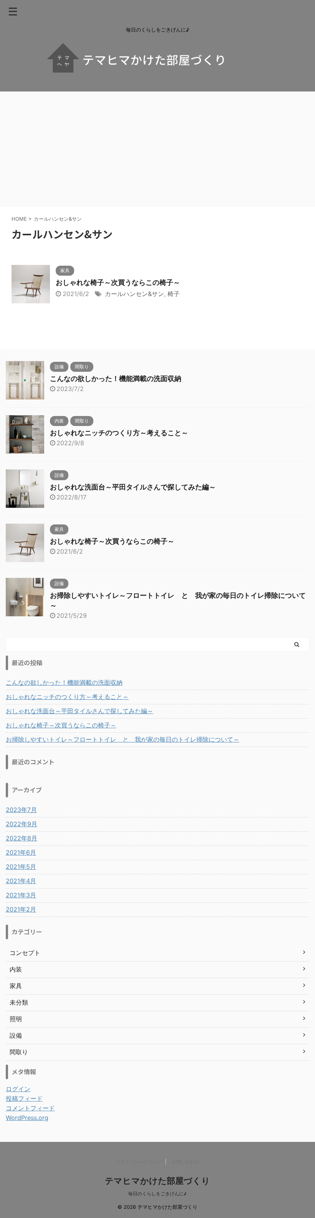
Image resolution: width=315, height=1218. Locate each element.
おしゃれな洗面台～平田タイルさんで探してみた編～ (133, 487)
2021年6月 (21, 852)
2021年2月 (21, 909)
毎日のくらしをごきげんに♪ (157, 1193)
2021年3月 (21, 895)
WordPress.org (27, 1117)
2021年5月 (21, 866)
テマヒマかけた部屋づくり (157, 1181)
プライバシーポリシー (139, 1162)
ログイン (18, 1089)
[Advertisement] (157, 149)
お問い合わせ (185, 1162)
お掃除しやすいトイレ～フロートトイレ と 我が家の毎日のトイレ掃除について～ (122, 739)
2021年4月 (21, 881)
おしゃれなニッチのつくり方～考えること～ (119, 433)
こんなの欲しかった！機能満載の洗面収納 (115, 378)
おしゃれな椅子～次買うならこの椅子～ (118, 282)
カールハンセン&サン (134, 294)
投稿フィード (24, 1098)
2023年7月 (21, 810)
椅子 (173, 294)
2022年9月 (21, 824)
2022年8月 (21, 838)
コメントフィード (30, 1108)
